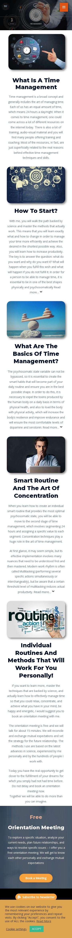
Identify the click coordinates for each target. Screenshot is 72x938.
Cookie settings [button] (16, 929)
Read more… (51, 427)
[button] (36, 878)
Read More (43, 921)
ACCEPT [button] (36, 929)
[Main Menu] (64, 7)
